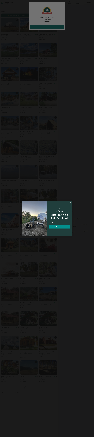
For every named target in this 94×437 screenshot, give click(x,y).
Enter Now (59, 226)
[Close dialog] (70, 203)
